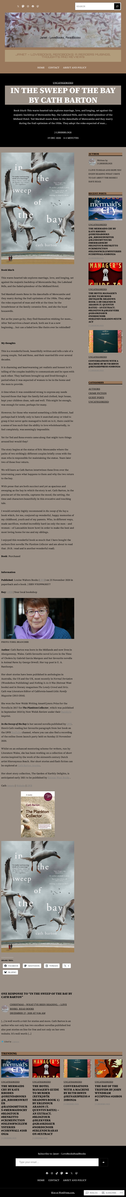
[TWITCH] (38, 6)
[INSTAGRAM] (28, 6)
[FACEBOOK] (33, 6)
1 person (15, 1041)
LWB (42, 580)
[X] (18, 6)
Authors (94, 389)
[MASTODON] (23, 6)
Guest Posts (96, 397)
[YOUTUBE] (66, 1173)
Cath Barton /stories (29, 765)
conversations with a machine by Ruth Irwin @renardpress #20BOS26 (104, 364)
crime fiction (98, 393)
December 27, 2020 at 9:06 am (27, 1013)
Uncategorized (63, 82)
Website (20, 785)
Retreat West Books (58, 777)
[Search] (117, 6)
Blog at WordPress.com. (63, 1192)
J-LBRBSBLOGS (63, 132)
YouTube (16, 732)
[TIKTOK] (57, 1173)
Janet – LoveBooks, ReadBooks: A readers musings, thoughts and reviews (63, 56)
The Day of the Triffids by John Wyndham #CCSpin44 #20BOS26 (108, 1092)
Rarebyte (66, 711)
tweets (10, 785)
